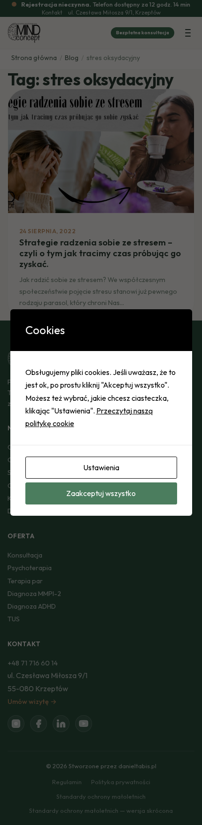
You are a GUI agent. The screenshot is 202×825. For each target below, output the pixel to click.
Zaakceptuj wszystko (101, 493)
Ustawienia (101, 467)
